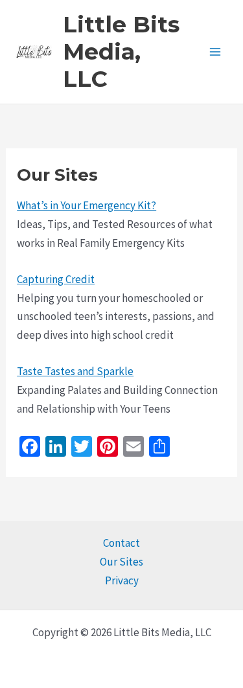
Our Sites (121, 562)
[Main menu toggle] (216, 52)
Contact (121, 543)
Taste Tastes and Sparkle (75, 371)
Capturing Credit (56, 279)
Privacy (122, 580)
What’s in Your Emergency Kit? (86, 205)
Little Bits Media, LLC (121, 51)
